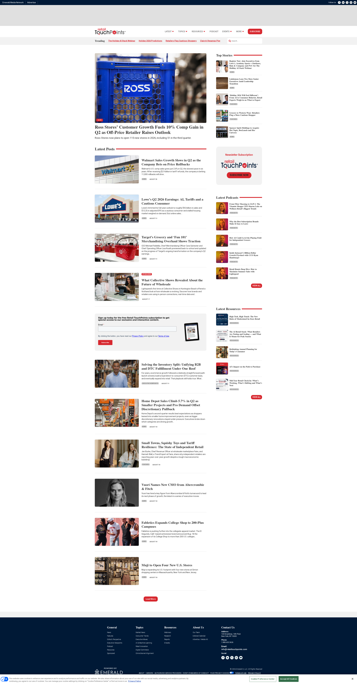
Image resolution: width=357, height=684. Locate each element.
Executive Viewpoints (150, 383)
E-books (167, 643)
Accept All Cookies (288, 679)
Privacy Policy (134, 681)
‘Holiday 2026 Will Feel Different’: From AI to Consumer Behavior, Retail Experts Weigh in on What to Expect (245, 97)
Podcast (214, 32)
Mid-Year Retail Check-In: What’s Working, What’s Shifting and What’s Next (245, 383)
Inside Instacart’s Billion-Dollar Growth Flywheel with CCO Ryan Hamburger (243, 255)
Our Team (196, 632)
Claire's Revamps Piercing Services (216, 41)
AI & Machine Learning (144, 643)
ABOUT (141, 673)
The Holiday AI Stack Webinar (121, 41)
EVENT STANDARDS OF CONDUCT (196, 673)
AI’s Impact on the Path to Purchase (244, 366)
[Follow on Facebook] (339, 2)
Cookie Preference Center (263, 679)
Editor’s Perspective (114, 639)
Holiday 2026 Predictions (150, 41)
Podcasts (233, 213)
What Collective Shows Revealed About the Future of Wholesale (172, 282)
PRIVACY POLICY (254, 673)
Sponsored (111, 653)
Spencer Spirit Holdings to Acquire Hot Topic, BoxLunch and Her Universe (244, 130)
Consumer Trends (142, 636)
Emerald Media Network (13, 2)
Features (233, 104)
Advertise (31, 2)
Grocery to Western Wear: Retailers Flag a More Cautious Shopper (244, 114)
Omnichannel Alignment (145, 653)
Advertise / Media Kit (200, 639)
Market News (140, 632)
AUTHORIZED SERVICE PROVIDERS (168, 673)
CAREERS (149, 673)
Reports (167, 639)
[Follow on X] (347, 2)
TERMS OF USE (241, 673)
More (239, 32)
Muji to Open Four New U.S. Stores (167, 564)
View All (256, 286)
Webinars (167, 632)
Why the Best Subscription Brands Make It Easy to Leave (244, 222)
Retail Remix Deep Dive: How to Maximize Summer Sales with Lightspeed (243, 271)
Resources (197, 32)
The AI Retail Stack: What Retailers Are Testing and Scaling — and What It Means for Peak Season (245, 334)
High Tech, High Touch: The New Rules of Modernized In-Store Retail (244, 317)
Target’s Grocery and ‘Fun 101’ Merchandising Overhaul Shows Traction (171, 239)
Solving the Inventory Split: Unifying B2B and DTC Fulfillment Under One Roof (171, 366)
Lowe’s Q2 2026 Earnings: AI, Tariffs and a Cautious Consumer (172, 201)
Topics (181, 32)
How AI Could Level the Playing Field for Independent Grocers (245, 239)
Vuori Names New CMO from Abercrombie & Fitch (173, 486)
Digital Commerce (142, 650)
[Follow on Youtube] (355, 2)
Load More (151, 599)
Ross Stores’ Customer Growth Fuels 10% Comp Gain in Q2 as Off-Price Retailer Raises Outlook (149, 129)
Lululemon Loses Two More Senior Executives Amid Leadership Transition (244, 81)
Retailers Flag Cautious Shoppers (181, 41)
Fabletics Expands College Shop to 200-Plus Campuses (173, 524)
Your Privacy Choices (219, 673)
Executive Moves (142, 639)
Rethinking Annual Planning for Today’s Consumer (243, 350)
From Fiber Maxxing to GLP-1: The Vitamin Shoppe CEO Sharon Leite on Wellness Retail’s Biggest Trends (245, 206)
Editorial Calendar (199, 636)
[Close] (352, 679)
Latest (168, 32)
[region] (178, 679)
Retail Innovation (142, 646)
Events (226, 32)
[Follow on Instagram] (351, 2)
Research (167, 636)
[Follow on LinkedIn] (343, 2)
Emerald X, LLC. (242, 669)
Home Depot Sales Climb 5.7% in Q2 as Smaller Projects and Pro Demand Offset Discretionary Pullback (171, 404)
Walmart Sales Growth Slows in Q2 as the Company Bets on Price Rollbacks (171, 162)
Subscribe (255, 31)
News (232, 72)
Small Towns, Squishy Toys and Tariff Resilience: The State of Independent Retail (172, 444)
